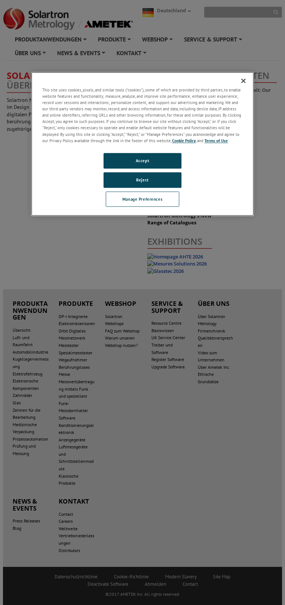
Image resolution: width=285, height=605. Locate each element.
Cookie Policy (184, 140)
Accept (142, 160)
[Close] (243, 81)
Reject (142, 180)
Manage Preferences (142, 199)
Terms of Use (216, 140)
